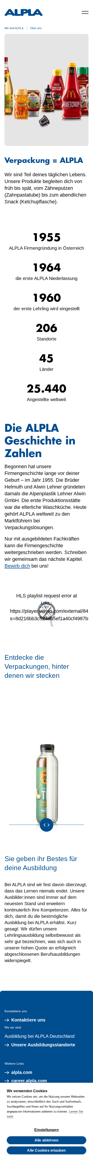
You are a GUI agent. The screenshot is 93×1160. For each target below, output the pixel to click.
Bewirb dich (17, 566)
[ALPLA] (24, 12)
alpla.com (21, 1072)
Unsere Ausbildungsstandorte (43, 1044)
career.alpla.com (29, 1080)
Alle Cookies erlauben (46, 1150)
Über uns (36, 28)
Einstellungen (46, 1130)
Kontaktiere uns (28, 1019)
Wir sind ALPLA (14, 28)
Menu (85, 12)
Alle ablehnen (47, 1140)
